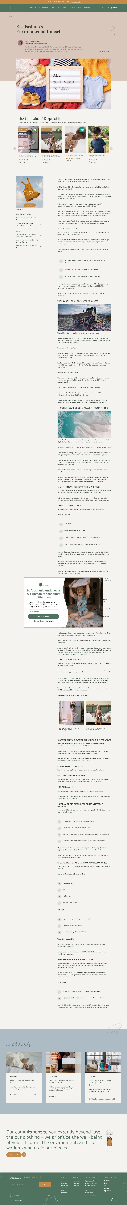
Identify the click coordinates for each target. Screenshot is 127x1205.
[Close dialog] (100, 579)
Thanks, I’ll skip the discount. (44, 621)
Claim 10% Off (43, 616)
